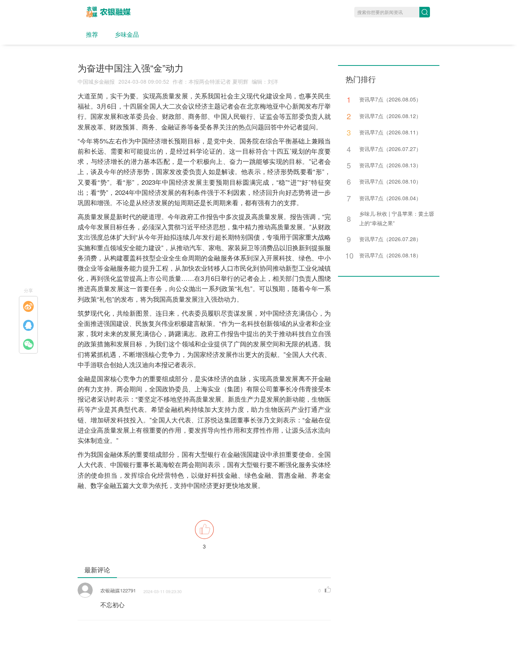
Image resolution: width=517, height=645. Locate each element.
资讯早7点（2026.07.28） (390, 239)
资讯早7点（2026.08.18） (390, 255)
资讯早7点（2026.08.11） (390, 132)
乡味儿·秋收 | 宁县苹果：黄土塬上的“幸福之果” (396, 218)
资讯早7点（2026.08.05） (390, 99)
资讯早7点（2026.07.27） (390, 149)
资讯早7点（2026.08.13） (390, 165)
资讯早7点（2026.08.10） (390, 181)
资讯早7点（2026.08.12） (390, 116)
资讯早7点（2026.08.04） (390, 198)
